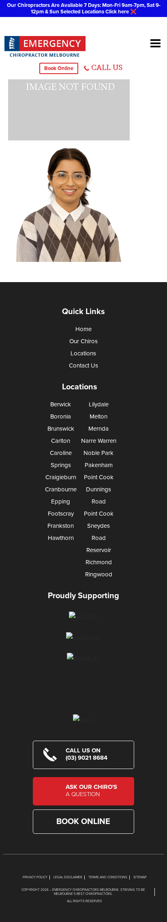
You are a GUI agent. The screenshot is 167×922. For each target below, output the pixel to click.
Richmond (99, 562)
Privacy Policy (35, 877)
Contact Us (83, 365)
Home (83, 329)
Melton (98, 416)
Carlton (60, 440)
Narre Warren (98, 440)
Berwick (60, 404)
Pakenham (99, 465)
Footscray (61, 513)
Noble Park (98, 453)
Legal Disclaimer (68, 877)
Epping (60, 501)
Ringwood (98, 574)
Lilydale (99, 404)
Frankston (60, 525)
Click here (117, 11)
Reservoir (98, 550)
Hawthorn (61, 538)
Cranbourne (61, 489)
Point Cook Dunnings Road (98, 489)
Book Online (58, 68)
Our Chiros (83, 341)
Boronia (60, 416)
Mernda (98, 428)
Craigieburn (60, 477)
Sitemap (140, 877)
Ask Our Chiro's (91, 790)
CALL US (106, 67)
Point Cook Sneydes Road (98, 526)
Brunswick (60, 428)
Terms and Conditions (107, 877)
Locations (83, 353)
